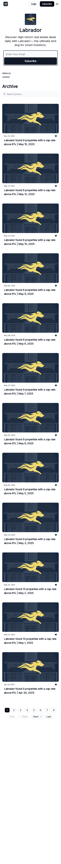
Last (49, 716)
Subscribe (47, 4)
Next (35, 716)
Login (33, 4)
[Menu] (57, 3)
